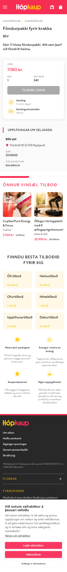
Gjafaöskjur (12, 21)
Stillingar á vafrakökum (33, 563)
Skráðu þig (9, 455)
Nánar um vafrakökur (18, 535)
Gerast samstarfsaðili (15, 450)
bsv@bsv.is (13, 165)
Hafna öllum (33, 554)
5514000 (12, 155)
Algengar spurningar (15, 444)
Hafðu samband (12, 438)
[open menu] (5, 7)
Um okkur (8, 432)
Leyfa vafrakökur (33, 545)
